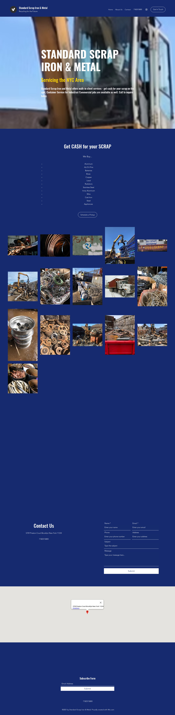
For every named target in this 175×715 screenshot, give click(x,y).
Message (108, 551)
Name (107, 523)
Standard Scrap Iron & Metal (33, 8)
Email (134, 523)
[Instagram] (146, 9)
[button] (87, 214)
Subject (107, 542)
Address (135, 532)
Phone (107, 532)
